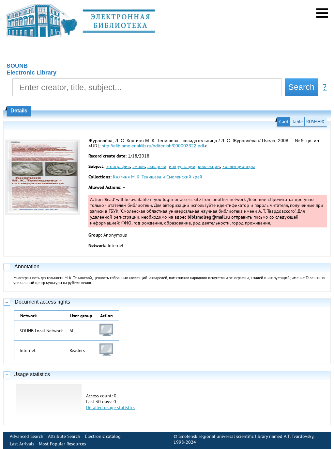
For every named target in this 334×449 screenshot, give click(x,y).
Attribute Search (64, 436)
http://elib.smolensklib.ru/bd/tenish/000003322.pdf (152, 145)
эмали (138, 166)
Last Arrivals (22, 444)
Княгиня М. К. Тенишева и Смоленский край (157, 177)
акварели (156, 166)
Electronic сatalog (103, 436)
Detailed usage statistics (110, 407)
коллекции (209, 166)
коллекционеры (238, 166)
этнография (118, 166)
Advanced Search (26, 436)
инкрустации (182, 166)
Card (283, 122)
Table (297, 122)
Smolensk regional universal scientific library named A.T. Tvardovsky (245, 436)
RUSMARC (315, 122)
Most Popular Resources (62, 444)
